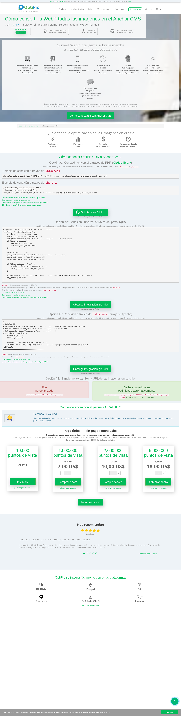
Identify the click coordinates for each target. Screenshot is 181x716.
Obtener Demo (135, 9)
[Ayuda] (146, 9)
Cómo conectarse (104, 9)
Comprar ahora (67, 482)
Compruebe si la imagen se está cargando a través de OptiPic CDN (25, 202)
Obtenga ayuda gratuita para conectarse (16, 200)
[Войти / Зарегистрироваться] (151, 9)
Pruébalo (22, 481)
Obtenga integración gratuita (90, 304)
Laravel (140, 601)
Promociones (120, 9)
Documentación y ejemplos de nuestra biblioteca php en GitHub (23, 198)
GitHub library (122, 162)
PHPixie (41, 589)
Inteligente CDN (77, 9)
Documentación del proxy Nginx (13, 292)
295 (20, 32)
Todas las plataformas (90, 605)
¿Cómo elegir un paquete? (22, 488)
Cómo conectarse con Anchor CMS (90, 115)
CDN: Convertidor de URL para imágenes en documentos (21, 205)
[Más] (129, 1)
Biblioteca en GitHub (92, 212)
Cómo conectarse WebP (31, 126)
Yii (139, 589)
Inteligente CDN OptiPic (57, 1)
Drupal (90, 589)
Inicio (20, 126)
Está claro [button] (169, 712)
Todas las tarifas (90, 502)
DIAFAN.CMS (91, 601)
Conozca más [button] (105, 712)
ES (159, 9)
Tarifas (90, 9)
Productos (63, 9)
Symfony (41, 601)
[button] (2, 1)
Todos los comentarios (148, 554)
